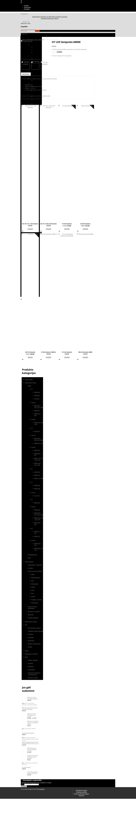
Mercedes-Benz (32, 555)
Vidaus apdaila (29, 562)
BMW (29, 386)
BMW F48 (37, 488)
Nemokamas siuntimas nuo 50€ (41, 17)
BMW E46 (37, 510)
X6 (32, 528)
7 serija (33, 402)
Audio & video (28, 37)
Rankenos (31, 666)
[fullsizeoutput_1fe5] (35, 65)
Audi (29, 558)
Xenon (27, 651)
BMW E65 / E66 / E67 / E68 (38, 406)
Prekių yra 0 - (25, 23)
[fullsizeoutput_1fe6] (44, 65)
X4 (32, 428)
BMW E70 (37, 475)
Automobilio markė (30, 383)
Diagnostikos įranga (31, 621)
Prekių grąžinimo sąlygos (81, 815)
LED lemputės (68, 55)
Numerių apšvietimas (34, 644)
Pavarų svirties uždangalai (32, 607)
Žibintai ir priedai (33, 678)
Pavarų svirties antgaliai (35, 571)
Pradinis (26, 5)
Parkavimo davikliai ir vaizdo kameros (34, 673)
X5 (32, 469)
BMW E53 (37, 472)
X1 (32, 482)
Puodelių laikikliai (33, 618)
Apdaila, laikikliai (33, 660)
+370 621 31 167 (25, 21)
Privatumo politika (81, 813)
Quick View (22, 231)
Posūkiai (30, 634)
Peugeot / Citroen (36, 599)
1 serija (33, 435)
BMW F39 (37, 503)
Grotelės (30, 568)
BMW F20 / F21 (38, 443)
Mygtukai (31, 614)
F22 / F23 (36, 496)
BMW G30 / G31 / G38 (37, 464)
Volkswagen (34, 584)
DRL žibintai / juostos (34, 628)
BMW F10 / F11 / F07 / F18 (38, 459)
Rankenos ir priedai (33, 611)
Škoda (33, 587)
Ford (32, 593)
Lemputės (41, 39)
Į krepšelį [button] (30, 229)
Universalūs (34, 603)
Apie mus (81, 817)
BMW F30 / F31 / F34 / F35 (38, 518)
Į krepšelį (59, 51)
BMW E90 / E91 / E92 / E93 (38, 514)
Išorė (26, 657)
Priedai (30, 647)
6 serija (33, 540)
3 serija (33, 506)
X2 (32, 499)
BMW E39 (37, 450)
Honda (33, 596)
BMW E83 (37, 392)
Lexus (33, 590)
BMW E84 (37, 485)
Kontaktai (27, 9)
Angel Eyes (31, 640)
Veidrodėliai (31, 670)
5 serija (33, 447)
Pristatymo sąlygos (81, 811)
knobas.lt (42, 810)
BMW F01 (37, 410)
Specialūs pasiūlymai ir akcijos (50, 18)
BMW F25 (37, 395)
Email (22, 805)
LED (35, 39)
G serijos (36, 399)
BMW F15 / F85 (38, 478)
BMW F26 (37, 431)
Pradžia (23, 39)
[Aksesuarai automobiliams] (24, 14)
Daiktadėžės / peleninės (35, 565)
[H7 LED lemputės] (35, 49)
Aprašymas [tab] (25, 74)
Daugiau (30, 357)
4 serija (33, 419)
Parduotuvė (27, 7)
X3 (32, 389)
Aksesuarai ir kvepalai (31, 654)
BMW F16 (37, 536)
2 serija (33, 492)
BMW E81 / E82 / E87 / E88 (38, 439)
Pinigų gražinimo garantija (59, 17)
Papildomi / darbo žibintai (35, 631)
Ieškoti (37, 31)
